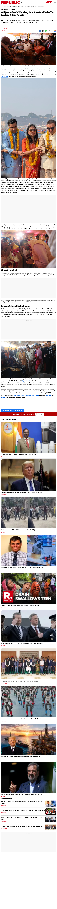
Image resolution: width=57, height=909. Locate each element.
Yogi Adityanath (26, 381)
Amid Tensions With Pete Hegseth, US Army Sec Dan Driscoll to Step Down (22, 643)
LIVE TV (50, 2)
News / (2, 6)
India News (4, 31)
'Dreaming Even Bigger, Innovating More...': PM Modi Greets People (20, 681)
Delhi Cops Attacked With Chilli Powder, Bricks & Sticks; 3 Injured (19, 530)
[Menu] (54, 2)
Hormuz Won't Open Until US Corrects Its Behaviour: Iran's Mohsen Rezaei (22, 794)
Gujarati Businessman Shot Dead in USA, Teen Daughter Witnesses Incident (22, 568)
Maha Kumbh (4, 76)
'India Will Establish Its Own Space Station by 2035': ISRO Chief (18, 454)
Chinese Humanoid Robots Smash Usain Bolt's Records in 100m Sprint (21, 719)
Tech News (3, 721)
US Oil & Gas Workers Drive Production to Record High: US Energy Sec (20, 757)
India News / (7, 6)
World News (4, 494)
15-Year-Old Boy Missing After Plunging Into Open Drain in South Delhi (21, 605)
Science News (4, 456)
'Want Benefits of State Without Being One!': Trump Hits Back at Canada (21, 492)
